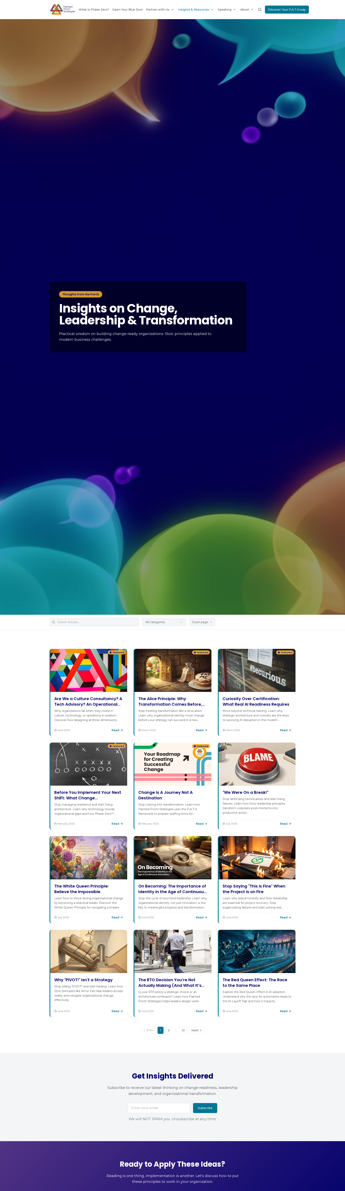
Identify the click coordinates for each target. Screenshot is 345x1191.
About (244, 9)
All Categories (155, 622)
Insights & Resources (193, 9)
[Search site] (260, 10)
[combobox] (202, 622)
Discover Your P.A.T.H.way (287, 9)
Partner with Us (157, 9)
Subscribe (205, 1108)
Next (194, 1030)
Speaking (224, 9)
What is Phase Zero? (94, 9)
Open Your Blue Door (127, 9)
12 (183, 1030)
